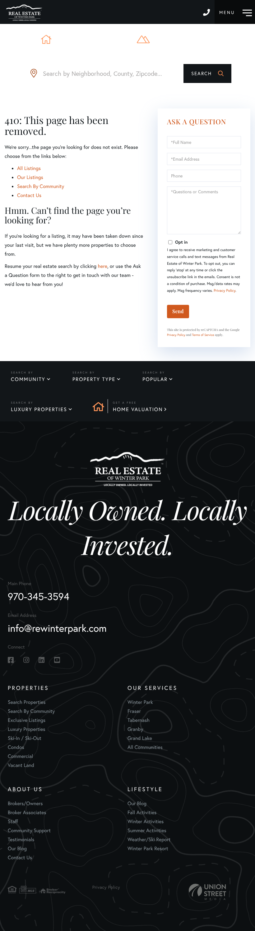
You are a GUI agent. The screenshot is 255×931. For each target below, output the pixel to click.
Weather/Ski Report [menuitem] (149, 839)
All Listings (29, 168)
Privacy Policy (224, 290)
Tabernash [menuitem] (139, 720)
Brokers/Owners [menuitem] (25, 803)
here (102, 266)
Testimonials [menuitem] (21, 839)
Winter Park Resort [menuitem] (148, 848)
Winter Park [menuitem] (140, 702)
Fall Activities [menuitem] (142, 812)
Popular (155, 379)
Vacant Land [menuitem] (21, 765)
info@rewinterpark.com (57, 628)
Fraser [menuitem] (134, 711)
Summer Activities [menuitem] (147, 830)
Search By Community (40, 186)
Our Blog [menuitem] (17, 848)
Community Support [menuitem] (29, 830)
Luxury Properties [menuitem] (26, 729)
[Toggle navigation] (235, 12)
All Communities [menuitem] (145, 747)
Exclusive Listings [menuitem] (26, 720)
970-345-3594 (207, 12)
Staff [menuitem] (13, 821)
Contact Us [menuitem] (20, 857)
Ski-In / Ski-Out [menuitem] (24, 738)
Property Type (93, 379)
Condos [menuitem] (16, 747)
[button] (207, 73)
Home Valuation (138, 409)
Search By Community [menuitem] (31, 711)
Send (178, 311)
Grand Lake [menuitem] (140, 738)
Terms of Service (203, 335)
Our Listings (30, 177)
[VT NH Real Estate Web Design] (207, 892)
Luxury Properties (39, 409)
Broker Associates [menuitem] (27, 812)
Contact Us (29, 195)
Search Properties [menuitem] (27, 702)
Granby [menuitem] (135, 729)
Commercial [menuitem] (20, 756)
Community (28, 379)
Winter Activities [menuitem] (146, 821)
